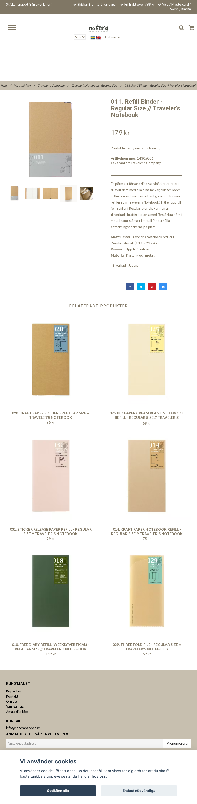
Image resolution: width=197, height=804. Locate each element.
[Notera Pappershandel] (98, 28)
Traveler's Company (53, 86)
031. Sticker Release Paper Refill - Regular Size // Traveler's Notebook (51, 531)
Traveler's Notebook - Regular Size (96, 86)
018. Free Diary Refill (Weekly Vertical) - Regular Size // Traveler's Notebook (51, 646)
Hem (5, 86)
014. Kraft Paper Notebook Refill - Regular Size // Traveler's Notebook (147, 531)
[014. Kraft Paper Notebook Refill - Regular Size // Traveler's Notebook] (146, 476)
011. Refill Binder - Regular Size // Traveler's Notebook (160, 86)
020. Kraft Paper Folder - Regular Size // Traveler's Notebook (50, 415)
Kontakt (12, 696)
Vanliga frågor (16, 706)
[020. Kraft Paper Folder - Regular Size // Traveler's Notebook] (50, 359)
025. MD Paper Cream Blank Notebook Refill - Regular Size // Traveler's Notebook (147, 417)
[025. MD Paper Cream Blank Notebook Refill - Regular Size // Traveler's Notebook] (146, 359)
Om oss (12, 701)
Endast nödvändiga (139, 791)
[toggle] (14, 28)
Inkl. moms (112, 37)
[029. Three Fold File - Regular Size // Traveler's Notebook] (146, 591)
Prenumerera (177, 743)
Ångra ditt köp (17, 712)
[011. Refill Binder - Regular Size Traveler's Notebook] (50, 139)
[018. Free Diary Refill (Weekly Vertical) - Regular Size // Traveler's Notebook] (50, 591)
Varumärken (24, 86)
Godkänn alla (58, 791)
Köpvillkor (14, 691)
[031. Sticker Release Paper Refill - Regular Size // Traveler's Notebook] (50, 476)
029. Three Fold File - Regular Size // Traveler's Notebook (147, 646)
